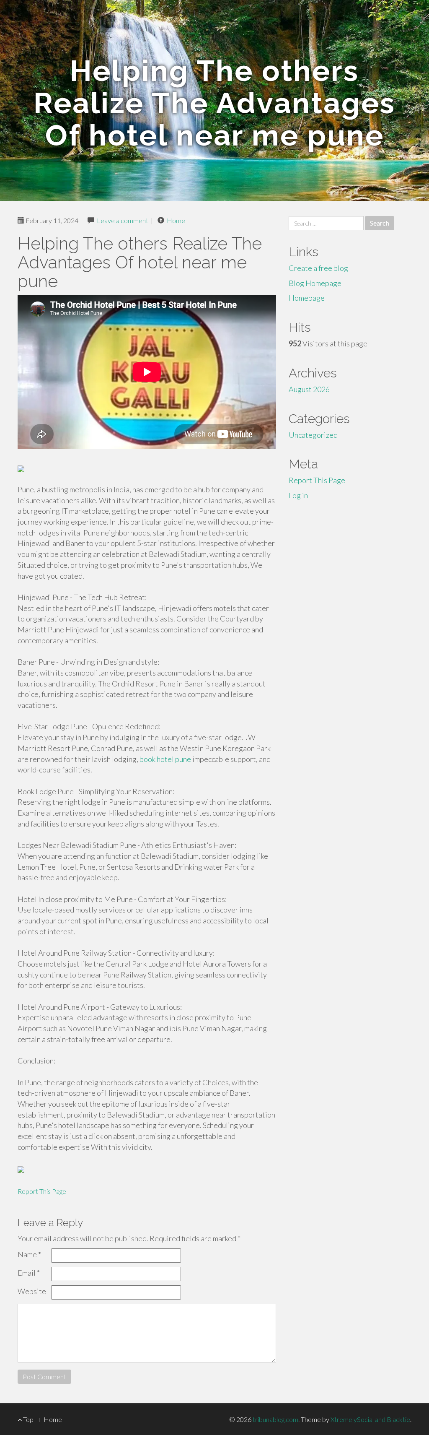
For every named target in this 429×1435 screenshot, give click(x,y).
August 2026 (309, 389)
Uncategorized (313, 434)
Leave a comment (122, 220)
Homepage (307, 297)
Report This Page (42, 1191)
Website (32, 1291)
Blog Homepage (315, 283)
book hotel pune (165, 759)
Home (176, 220)
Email (29, 1272)
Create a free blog (318, 268)
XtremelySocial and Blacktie (370, 1419)
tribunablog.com (275, 1419)
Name (29, 1254)
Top (28, 1419)
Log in (298, 495)
